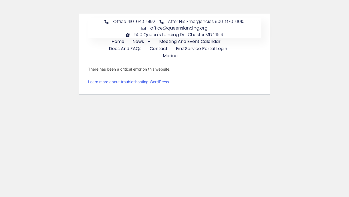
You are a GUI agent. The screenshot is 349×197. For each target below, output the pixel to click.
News (138, 41)
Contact (159, 48)
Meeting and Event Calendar (190, 41)
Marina (170, 56)
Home (118, 41)
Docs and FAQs (125, 48)
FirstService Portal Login (201, 48)
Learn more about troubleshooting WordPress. (129, 81)
